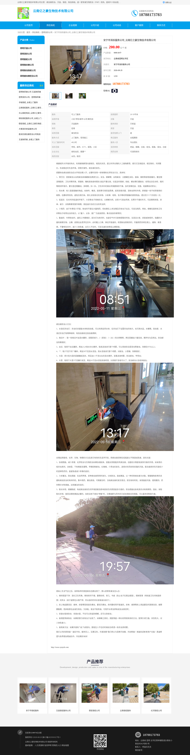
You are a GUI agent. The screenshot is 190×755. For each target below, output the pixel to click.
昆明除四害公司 (27, 65)
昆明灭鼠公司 (26, 48)
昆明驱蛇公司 (26, 59)
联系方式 (161, 25)
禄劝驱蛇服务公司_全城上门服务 (31, 118)
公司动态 (117, 25)
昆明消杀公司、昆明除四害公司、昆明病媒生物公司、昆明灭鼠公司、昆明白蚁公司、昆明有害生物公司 (31, 97)
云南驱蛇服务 (63, 711)
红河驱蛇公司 (94, 711)
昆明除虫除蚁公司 (28, 70)
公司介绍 (95, 25)
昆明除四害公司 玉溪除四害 (30, 92)
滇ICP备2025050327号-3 (51, 737)
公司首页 (28, 25)
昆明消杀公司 (46, 32)
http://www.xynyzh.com (60, 647)
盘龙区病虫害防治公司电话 (29, 134)
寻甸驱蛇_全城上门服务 (28, 102)
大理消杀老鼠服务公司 (28, 129)
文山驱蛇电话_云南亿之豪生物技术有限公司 (31, 113)
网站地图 (65, 745)
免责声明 (48, 745)
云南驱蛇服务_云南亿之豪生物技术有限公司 (31, 108)
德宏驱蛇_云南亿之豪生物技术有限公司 (31, 124)
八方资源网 (39, 745)
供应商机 (51, 25)
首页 (28, 32)
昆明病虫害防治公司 (29, 76)
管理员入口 (56, 745)
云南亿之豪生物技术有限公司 (36, 742)
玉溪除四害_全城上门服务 (29, 140)
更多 (41, 86)
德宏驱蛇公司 (32, 711)
